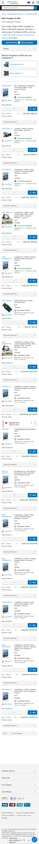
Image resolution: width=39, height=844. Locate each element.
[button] (3, 2)
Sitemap (4, 818)
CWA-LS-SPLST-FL (5, 472)
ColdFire (5, 35)
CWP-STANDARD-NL (7, 515)
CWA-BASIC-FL (7, 128)
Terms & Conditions (8, 815)
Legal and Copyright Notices (25, 813)
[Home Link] (16, 2)
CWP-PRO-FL (6, 386)
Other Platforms (15, 73)
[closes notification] (31, 422)
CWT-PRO (5, 429)
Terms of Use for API (24, 815)
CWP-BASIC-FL (7, 689)
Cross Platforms (15, 64)
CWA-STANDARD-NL (7, 343)
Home (4, 14)
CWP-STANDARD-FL (6, 258)
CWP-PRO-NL (6, 169)
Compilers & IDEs (32, 14)
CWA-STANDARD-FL (6, 559)
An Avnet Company (8, 829)
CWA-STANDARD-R (6, 646)
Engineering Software (15, 14)
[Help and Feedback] (34, 839)
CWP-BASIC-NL (7, 602)
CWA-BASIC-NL (7, 212)
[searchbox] (18, 8)
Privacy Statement (8, 813)
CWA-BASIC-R (6, 86)
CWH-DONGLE (7, 300)
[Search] (35, 8)
